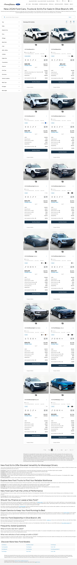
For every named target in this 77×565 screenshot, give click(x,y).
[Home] (27, 4)
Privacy (19, 560)
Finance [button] (66, 4)
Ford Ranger (4, 551)
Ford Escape (53, 544)
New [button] (29, 4)
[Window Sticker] (47, 60)
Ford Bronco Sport (29, 544)
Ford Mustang (29, 549)
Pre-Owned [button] (35, 4)
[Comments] (45, 60)
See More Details (36, 81)
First (45, 449)
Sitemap (16, 560)
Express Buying (43, 4)
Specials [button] (51, 4)
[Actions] (46, 49)
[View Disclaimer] (36, 60)
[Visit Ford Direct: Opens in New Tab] (37, 562)
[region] (36, 74)
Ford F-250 (28, 551)
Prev (49, 449)
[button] (47, 34)
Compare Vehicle (30, 87)
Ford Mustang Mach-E (55, 549)
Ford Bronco (4, 544)
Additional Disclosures (24, 560)
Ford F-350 (53, 551)
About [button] (71, 4)
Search (70, 17)
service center (66, 512)
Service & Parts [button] (59, 4)
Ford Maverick (4, 549)
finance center (40, 502)
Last (66, 449)
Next (62, 449)
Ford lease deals (22, 506)
